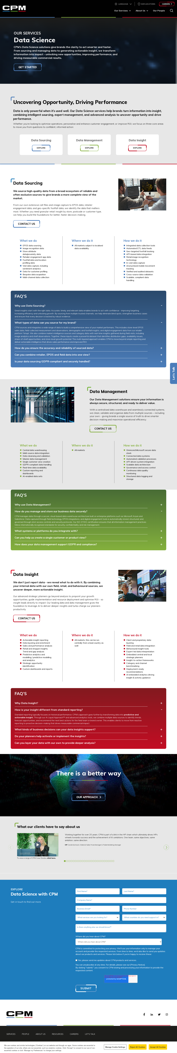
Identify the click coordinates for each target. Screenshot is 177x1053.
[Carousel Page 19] (104, 861)
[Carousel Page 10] (84, 861)
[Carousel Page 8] (80, 861)
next (166, 847)
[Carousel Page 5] (73, 861)
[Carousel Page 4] (71, 861)
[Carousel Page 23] (113, 861)
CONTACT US (26, 223)
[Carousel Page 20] (106, 861)
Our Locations (148, 4)
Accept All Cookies (158, 1047)
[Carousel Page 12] (89, 861)
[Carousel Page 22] (111, 861)
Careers (166, 4)
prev (10, 847)
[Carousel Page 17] (100, 861)
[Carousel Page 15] (95, 861)
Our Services (121, 10)
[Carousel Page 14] (93, 861)
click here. (51, 858)
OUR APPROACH (87, 797)
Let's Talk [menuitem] (90, 1034)
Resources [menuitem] (57, 1034)
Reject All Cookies (137, 1047)
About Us (140, 10)
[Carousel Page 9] (82, 861)
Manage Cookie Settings (115, 1047)
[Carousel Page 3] (69, 861)
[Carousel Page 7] (78, 861)
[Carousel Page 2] (67, 861)
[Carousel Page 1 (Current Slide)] (65, 861)
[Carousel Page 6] (76, 861)
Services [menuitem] (10, 1034)
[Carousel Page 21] (109, 861)
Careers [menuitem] (74, 1034)
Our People (159, 10)
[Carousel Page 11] (87, 861)
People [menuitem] (25, 1034)
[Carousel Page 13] (91, 861)
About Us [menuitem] (40, 1034)
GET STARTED (28, 67)
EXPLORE (41, 148)
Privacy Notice (137, 964)
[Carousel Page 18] (102, 861)
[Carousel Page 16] (98, 861)
